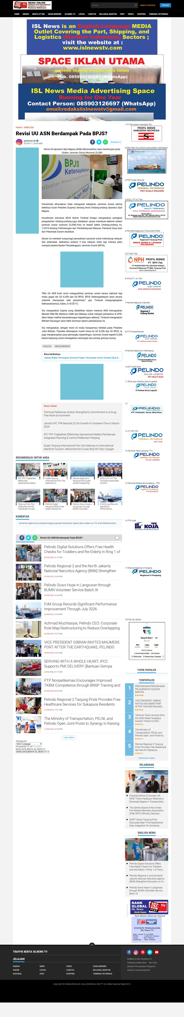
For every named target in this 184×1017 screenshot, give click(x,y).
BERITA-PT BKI (38, 14)
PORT (122, 14)
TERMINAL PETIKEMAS (158, 14)
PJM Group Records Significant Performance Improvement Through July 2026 (80, 606)
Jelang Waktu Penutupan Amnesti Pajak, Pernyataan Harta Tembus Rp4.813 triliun (82, 357)
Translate (37, 746)
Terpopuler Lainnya (146, 758)
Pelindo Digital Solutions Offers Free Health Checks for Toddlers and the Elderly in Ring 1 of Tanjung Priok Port (82, 552)
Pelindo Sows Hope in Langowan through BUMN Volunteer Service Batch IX (77, 587)
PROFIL (131, 14)
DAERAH (16, 966)
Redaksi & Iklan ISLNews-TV (139, 959)
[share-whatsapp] (105, 142)
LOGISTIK (92, 14)
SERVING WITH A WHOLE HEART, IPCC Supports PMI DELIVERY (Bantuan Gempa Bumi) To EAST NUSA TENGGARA (78, 666)
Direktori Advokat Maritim (138, 970)
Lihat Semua (69, 737)
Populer (165, 5)
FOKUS (69, 966)
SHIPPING (141, 14)
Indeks (26, 14)
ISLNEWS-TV (70, 14)
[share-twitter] (98, 142)
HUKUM (16, 970)
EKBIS (42, 966)
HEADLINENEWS (54, 14)
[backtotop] (92, 945)
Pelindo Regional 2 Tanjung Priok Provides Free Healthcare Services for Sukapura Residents (82, 701)
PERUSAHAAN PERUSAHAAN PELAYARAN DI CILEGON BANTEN (150, 689)
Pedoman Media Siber (137, 962)
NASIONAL (17, 974)
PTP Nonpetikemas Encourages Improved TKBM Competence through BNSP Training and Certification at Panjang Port (82, 685)
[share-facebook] (92, 142)
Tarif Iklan (152, 962)
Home (16, 14)
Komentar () (116, 142)
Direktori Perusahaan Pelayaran (141, 966)
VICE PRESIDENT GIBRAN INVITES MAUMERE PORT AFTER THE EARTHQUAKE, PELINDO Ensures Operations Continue (82, 647)
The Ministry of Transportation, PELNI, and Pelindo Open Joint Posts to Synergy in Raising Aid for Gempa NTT (81, 723)
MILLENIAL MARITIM (108, 14)
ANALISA (47, 346)
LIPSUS (82, 14)
